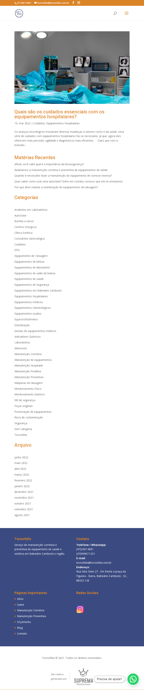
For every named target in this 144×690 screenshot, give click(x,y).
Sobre (20, 604)
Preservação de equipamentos (33, 412)
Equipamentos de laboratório (32, 267)
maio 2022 (20, 463)
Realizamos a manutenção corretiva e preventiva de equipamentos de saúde (61, 170)
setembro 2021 (23, 509)
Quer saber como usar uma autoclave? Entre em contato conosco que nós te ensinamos (68, 181)
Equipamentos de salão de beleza (34, 273)
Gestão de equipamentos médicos (35, 331)
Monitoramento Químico (29, 394)
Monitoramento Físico (27, 388)
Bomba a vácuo (24, 221)
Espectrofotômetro (26, 319)
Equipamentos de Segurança (31, 284)
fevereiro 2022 (23, 480)
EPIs (17, 250)
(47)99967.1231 (85, 553)
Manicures (20, 348)
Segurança (20, 423)
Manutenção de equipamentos (33, 360)
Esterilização (22, 325)
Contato (22, 633)
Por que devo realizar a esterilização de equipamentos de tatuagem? (56, 187)
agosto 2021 (22, 515)
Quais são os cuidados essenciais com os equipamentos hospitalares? (59, 114)
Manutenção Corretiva (28, 354)
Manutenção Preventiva (28, 377)
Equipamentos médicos (28, 302)
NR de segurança (24, 400)
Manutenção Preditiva (27, 371)
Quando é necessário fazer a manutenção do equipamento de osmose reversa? (63, 175)
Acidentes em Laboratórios (30, 209)
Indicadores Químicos (27, 336)
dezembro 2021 (24, 492)
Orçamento (24, 622)
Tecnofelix (20, 435)
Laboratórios (22, 342)
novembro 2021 (24, 497)
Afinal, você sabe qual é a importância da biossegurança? (49, 164)
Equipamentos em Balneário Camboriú (38, 290)
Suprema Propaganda (83, 676)
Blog (20, 627)
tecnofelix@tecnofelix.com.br (93, 562)
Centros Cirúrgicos (25, 227)
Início (20, 599)
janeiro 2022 (22, 486)
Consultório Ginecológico (29, 238)
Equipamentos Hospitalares (63, 123)
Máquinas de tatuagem (28, 383)
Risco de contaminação (28, 417)
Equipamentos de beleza (29, 261)
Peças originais (23, 406)
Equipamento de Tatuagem (31, 256)
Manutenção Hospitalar (28, 365)
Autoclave (20, 215)
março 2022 (21, 474)
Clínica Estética (23, 232)
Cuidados (39, 123)
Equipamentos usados (27, 313)
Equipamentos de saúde (29, 279)
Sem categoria (23, 429)
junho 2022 (21, 457)
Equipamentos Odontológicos (32, 307)
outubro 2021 (22, 503)
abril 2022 (20, 468)
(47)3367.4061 (85, 549)
